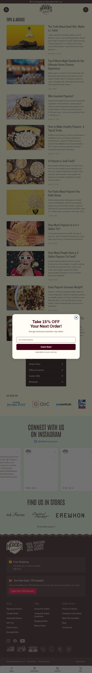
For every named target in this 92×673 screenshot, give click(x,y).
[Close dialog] (76, 317)
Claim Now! (46, 347)
